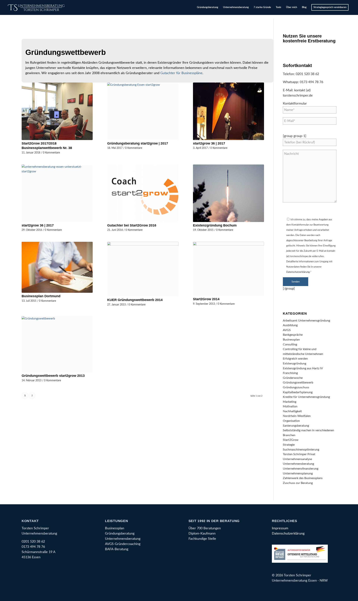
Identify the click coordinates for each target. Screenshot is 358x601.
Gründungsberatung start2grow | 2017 (137, 143)
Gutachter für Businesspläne (181, 73)
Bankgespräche (293, 334)
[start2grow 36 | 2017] (228, 111)
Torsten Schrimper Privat (299, 454)
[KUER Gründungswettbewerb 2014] (142, 269)
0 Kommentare (51, 152)
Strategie (289, 444)
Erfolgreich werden (295, 358)
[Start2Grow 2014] (228, 269)
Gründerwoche (293, 377)
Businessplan (291, 339)
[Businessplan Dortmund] (57, 267)
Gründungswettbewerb (298, 382)
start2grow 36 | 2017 (209, 143)
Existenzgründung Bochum (215, 225)
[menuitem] (207, 7)
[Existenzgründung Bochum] (228, 193)
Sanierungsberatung (296, 425)
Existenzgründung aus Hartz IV (303, 368)
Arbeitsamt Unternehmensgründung (306, 320)
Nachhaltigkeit (292, 411)
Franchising (290, 373)
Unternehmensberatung (298, 463)
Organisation (291, 420)
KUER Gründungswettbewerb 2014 (135, 300)
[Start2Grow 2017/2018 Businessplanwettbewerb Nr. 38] (57, 111)
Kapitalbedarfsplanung (298, 392)
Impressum (280, 528)
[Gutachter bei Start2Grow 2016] (142, 193)
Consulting (290, 344)
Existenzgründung (294, 363)
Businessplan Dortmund (41, 296)
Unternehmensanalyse (297, 459)
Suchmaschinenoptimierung (301, 449)
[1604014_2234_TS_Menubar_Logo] (37, 7)
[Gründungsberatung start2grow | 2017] (142, 111)
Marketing (289, 401)
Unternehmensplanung (298, 473)
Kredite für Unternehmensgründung (306, 396)
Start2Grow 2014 (206, 299)
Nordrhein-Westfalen (297, 415)
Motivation (290, 406)
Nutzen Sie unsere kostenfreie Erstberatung (309, 38)
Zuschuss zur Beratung (298, 483)
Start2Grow (291, 439)
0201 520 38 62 (307, 74)
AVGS (287, 330)
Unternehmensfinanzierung (300, 468)
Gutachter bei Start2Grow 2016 (131, 225)
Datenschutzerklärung (298, 272)
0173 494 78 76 (311, 82)
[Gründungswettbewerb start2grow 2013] (57, 344)
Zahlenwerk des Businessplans (303, 478)
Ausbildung (290, 325)
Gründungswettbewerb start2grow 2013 (53, 376)
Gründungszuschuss (296, 387)
